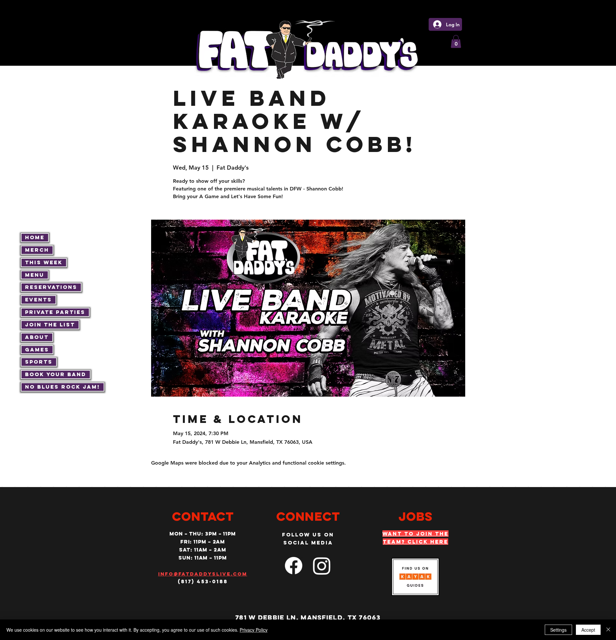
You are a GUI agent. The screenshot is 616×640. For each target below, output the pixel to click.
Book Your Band (55, 374)
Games (37, 349)
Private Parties (55, 312)
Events (38, 299)
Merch (37, 250)
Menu (34, 275)
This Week (44, 262)
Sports (39, 361)
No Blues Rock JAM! (62, 386)
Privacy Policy (254, 630)
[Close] (608, 630)
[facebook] (293, 565)
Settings (558, 630)
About (37, 337)
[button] (455, 41)
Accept (588, 630)
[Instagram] (321, 565)
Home (35, 237)
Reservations (51, 287)
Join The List (50, 324)
